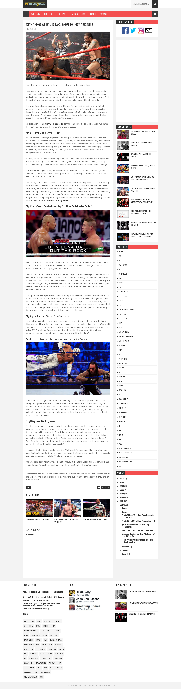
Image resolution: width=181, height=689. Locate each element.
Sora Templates (79, 686)
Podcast (103, 14)
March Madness (124, 341)
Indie (45, 14)
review (121, 386)
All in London (123, 265)
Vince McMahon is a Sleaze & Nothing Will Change (141, 212)
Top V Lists (73, 14)
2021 (122, 486)
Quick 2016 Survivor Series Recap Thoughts (135, 525)
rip (120, 395)
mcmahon (122, 345)
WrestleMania (123, 457)
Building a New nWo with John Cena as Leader (143, 223)
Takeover (122, 421)
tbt (120, 426)
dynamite (122, 283)
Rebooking (93, 14)
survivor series (124, 417)
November (126, 511)
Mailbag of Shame (124, 332)
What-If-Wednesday (125, 448)
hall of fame (123, 314)
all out (121, 269)
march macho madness (126, 337)
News (83, 14)
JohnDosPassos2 (54, 123)
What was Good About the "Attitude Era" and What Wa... (138, 534)
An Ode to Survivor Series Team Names (138, 530)
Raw (120, 372)
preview (121, 368)
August (125, 554)
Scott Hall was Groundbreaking (36, 608)
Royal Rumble (123, 399)
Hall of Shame (123, 319)
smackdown (122, 408)
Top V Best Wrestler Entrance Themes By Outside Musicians (142, 235)
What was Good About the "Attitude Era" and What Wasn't (142, 201)
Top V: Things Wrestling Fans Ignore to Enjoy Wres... (138, 516)
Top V (28, 488)
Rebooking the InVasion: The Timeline (141, 155)
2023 (122, 478)
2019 (122, 493)
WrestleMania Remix (125, 462)
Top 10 (121, 435)
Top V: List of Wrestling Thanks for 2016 (138, 520)
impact (121, 323)
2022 (122, 482)
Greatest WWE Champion (127, 310)
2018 (122, 497)
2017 (122, 500)
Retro (53, 14)
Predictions (123, 363)
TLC (120, 430)
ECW (120, 287)
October (125, 546)
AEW (38, 14)
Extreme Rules (123, 296)
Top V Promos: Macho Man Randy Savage (143, 132)
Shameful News (124, 404)
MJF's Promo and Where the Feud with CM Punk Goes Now (142, 178)
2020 (122, 489)
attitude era (123, 274)
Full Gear (122, 301)
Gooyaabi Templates (108, 686)
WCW (120, 444)
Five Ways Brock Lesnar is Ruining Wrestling (66, 520)
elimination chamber (125, 292)
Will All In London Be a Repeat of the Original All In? (43, 592)
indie (120, 328)
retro (121, 381)
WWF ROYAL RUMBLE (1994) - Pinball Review (143, 166)
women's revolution (125, 453)
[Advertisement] (137, 81)
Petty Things (123, 359)
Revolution (123, 390)
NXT (120, 354)
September (127, 550)
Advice (121, 252)
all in (120, 260)
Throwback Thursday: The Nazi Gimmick (142, 144)
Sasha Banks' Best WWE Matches (37, 519)
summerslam (123, 412)
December (126, 508)
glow (120, 305)
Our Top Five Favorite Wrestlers (95, 519)
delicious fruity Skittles (59, 200)
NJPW (120, 350)
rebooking (122, 377)
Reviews (62, 14)
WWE (32, 14)
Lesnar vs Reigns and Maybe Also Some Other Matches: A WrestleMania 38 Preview (42, 604)
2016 (122, 504)
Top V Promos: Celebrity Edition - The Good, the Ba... (137, 540)
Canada (121, 278)
